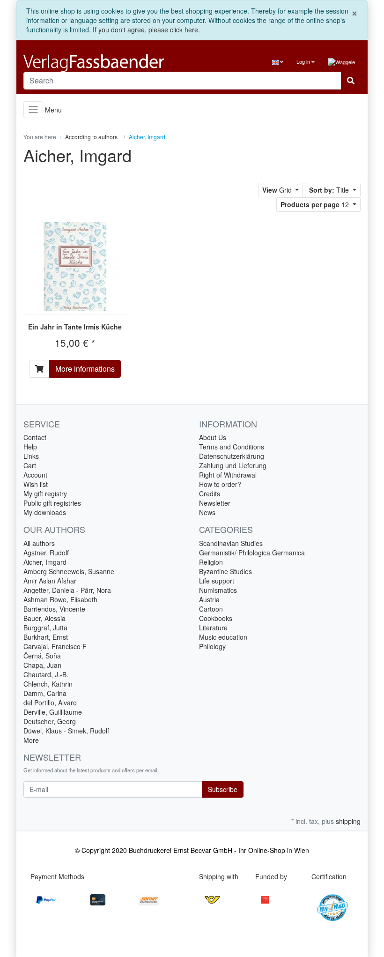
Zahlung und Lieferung (232, 465)
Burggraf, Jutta (45, 627)
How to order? (220, 484)
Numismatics (218, 590)
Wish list (35, 484)
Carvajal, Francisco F (55, 646)
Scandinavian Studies (231, 543)
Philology (212, 646)
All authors (39, 543)
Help (30, 446)
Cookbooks (215, 618)
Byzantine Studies (225, 571)
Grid (278, 189)
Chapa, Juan (42, 665)
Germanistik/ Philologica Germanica (252, 552)
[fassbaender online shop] (104, 63)
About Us (212, 437)
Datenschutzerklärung (231, 456)
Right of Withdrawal (228, 474)
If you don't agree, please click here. (146, 29)
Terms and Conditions (231, 446)
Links (31, 456)
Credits (209, 493)
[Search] (351, 81)
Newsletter (214, 503)
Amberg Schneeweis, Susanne (68, 571)
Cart (29, 465)
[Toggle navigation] (33, 110)
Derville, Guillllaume (52, 712)
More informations (85, 368)
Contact (34, 437)
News (207, 512)
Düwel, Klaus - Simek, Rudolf (66, 730)
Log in (303, 61)
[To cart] (39, 369)
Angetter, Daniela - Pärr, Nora (67, 590)
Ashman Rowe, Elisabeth (60, 599)
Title (330, 189)
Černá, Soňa (42, 655)
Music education (223, 637)
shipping (348, 821)
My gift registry (45, 493)
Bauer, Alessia (44, 618)
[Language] (277, 61)
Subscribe (222, 789)
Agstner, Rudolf (46, 552)
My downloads (44, 512)
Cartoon (211, 608)
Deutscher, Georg (49, 721)
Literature (213, 627)
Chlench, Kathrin (48, 683)
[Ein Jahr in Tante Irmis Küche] (75, 266)
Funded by (271, 876)
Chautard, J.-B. (45, 674)
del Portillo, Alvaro (50, 702)
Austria (209, 599)
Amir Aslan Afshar (49, 580)
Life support (216, 580)
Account (35, 474)
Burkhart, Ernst (45, 637)
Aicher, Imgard (44, 562)
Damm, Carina (44, 693)
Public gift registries (52, 503)
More (31, 740)
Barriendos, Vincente (54, 608)
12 (316, 204)
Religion (211, 562)
